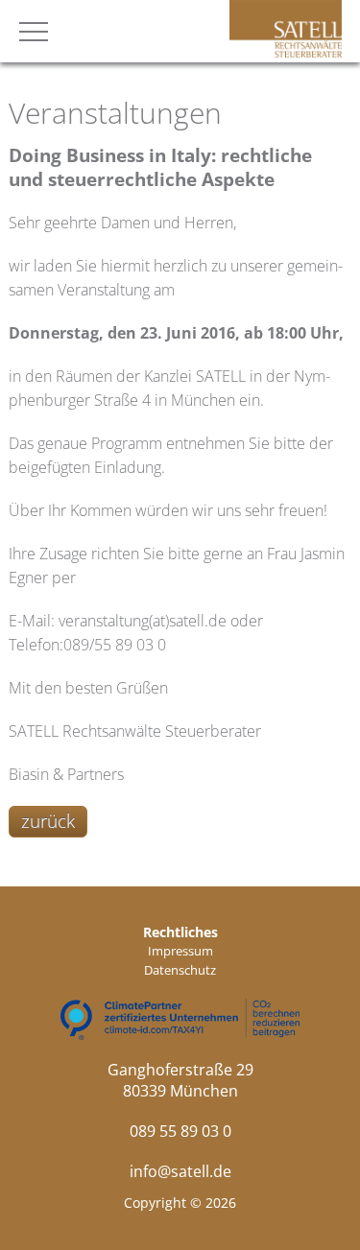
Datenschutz (180, 970)
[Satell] (285, 51)
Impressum (180, 950)
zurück (48, 821)
